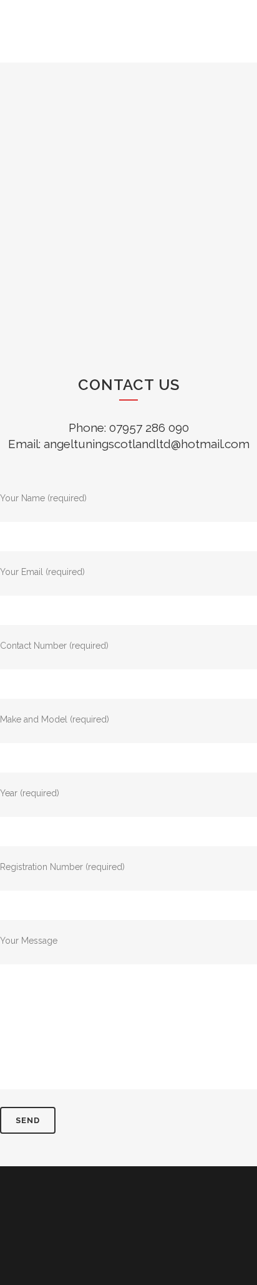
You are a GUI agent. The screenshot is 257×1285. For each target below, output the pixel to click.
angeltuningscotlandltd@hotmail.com (147, 444)
